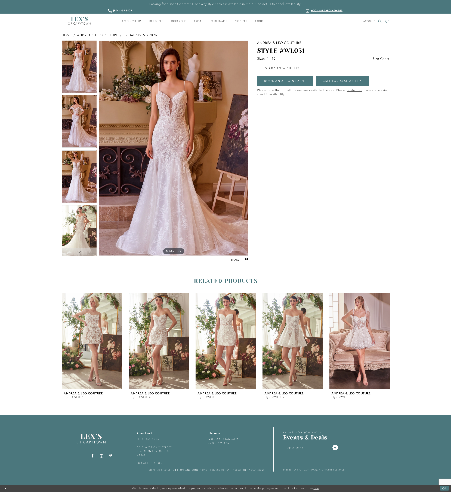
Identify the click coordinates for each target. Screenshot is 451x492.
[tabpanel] (79, 68)
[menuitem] (132, 21)
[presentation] (92, 341)
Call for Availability (342, 81)
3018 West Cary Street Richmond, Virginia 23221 (154, 451)
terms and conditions (192, 470)
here (316, 488)
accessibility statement (249, 470)
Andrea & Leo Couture (97, 35)
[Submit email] (335, 447)
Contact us (263, 4)
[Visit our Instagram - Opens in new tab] (101, 456)
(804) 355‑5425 (148, 439)
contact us (354, 90)
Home (67, 35)
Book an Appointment (285, 81)
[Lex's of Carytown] (79, 21)
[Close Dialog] (5, 488)
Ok (444, 488)
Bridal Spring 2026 (140, 35)
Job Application (150, 462)
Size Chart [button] (381, 58)
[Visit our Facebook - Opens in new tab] (92, 456)
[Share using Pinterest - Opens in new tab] (246, 260)
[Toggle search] (379, 21)
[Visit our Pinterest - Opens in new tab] (110, 456)
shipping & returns (161, 470)
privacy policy (220, 470)
